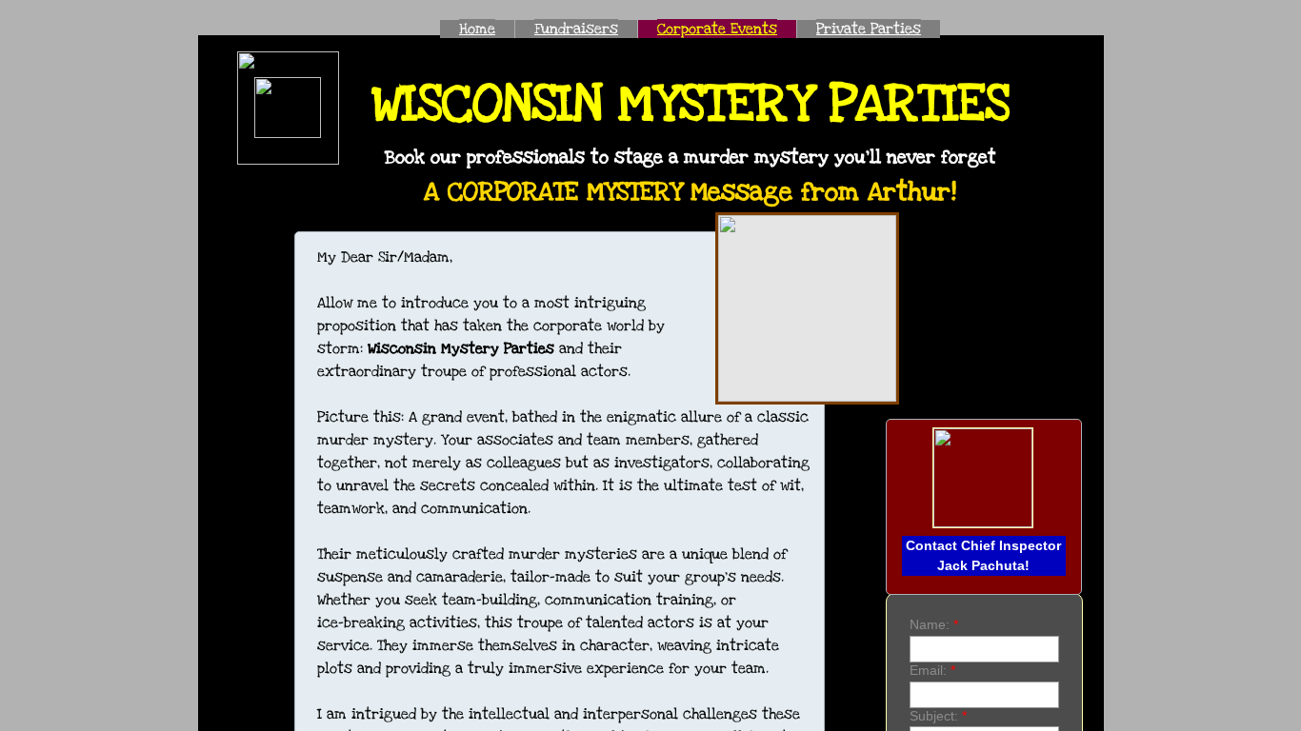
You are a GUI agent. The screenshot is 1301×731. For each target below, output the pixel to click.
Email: (932, 670)
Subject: (938, 715)
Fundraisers (576, 28)
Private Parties (868, 28)
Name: (934, 624)
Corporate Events (717, 28)
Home (477, 28)
